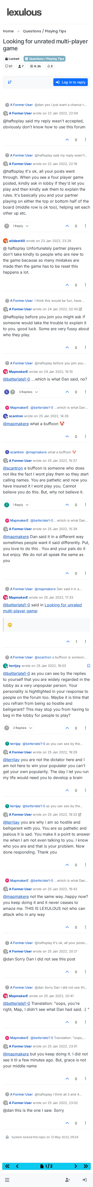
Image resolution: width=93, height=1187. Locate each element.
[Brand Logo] (25, 12)
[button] (7, 1180)
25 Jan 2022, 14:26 (53, 416)
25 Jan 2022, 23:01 (62, 1046)
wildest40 (17, 241)
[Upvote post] (67, 140)
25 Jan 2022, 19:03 (51, 666)
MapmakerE (18, 372)
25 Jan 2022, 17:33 (58, 597)
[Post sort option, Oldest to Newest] (9, 82)
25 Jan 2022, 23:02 (63, 1103)
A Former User (21, 105)
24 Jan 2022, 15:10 (58, 372)
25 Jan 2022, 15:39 (62, 529)
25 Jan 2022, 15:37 (62, 461)
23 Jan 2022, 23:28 (56, 241)
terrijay (15, 666)
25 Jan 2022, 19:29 (62, 752)
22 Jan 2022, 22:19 (62, 164)
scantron (16, 416)
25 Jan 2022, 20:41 (58, 996)
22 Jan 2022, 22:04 (63, 113)
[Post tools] (85, 140)
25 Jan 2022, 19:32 (62, 814)
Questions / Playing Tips (46, 59)
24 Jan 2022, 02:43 (63, 309)
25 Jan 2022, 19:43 (62, 889)
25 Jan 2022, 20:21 (62, 951)
